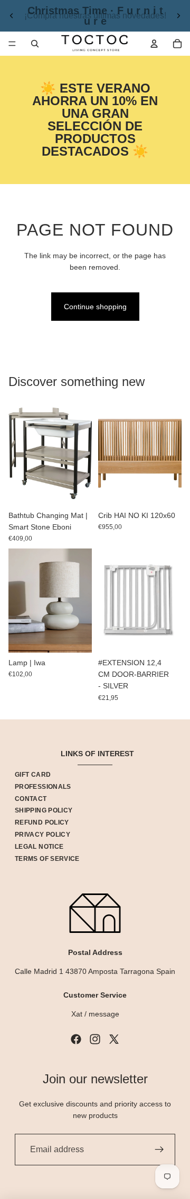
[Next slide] (178, 15)
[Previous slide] (11, 15)
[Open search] (34, 43)
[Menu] (12, 44)
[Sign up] (159, 1150)
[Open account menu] (154, 43)
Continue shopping (95, 306)
